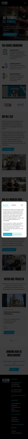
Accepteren (8, 234)
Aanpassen (17, 234)
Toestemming (5, 205)
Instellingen (13, 205)
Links (22, 205)
